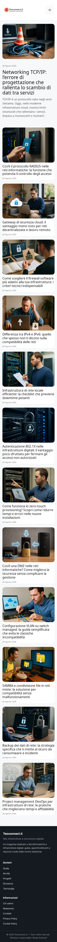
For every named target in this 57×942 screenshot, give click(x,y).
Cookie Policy (10, 923)
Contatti (7, 913)
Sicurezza (8, 883)
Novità (6, 873)
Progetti (7, 878)
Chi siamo (8, 903)
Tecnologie (8, 888)
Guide (6, 868)
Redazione (8, 908)
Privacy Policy (10, 918)
